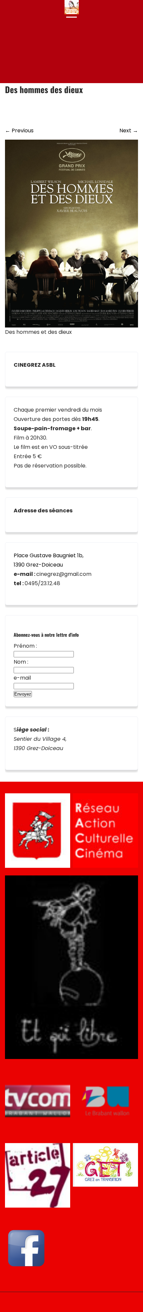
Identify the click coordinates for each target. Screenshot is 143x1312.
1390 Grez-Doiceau (38, 565)
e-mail (22, 678)
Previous (19, 130)
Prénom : (25, 646)
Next (128, 130)
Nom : (21, 662)
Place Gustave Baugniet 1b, (48, 555)
